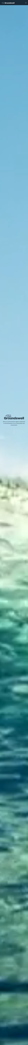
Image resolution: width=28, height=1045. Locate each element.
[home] (7, 3)
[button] (26, 3)
